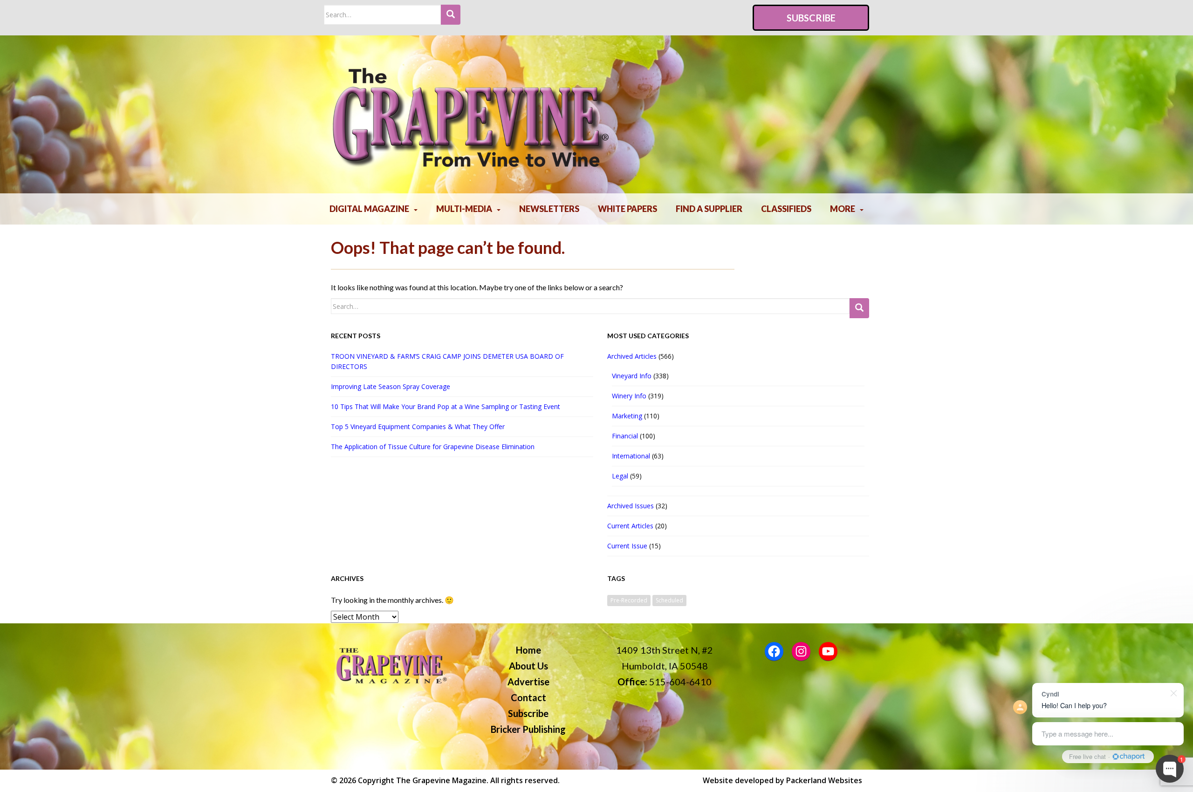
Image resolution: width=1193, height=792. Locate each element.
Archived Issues (630, 505)
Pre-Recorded (628, 600)
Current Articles (630, 525)
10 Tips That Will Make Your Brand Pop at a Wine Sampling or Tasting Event (445, 406)
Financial (625, 435)
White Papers (627, 209)
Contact (528, 697)
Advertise (528, 681)
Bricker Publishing (528, 729)
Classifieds (786, 209)
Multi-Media (464, 209)
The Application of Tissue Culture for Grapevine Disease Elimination (433, 446)
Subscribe (811, 17)
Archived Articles (632, 356)
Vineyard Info (631, 375)
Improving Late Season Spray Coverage (392, 386)
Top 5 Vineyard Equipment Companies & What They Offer (418, 426)
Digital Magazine (369, 209)
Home (528, 649)
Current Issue (627, 545)
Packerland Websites (824, 780)
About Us (528, 665)
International (631, 455)
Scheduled (669, 600)
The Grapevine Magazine (441, 780)
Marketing (627, 415)
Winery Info (629, 395)
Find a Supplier (709, 209)
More (842, 209)
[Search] (450, 15)
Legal (620, 475)
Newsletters (549, 209)
